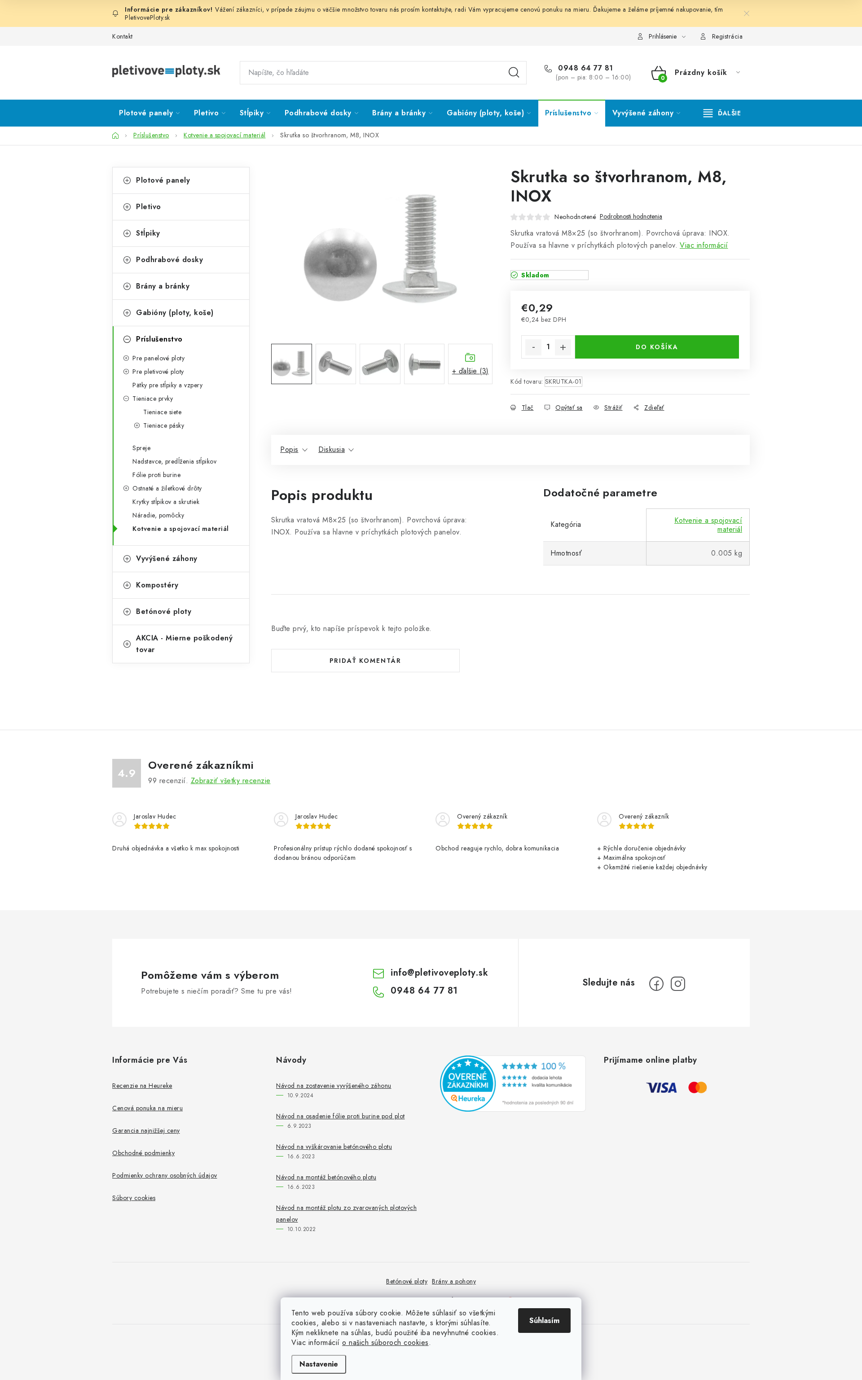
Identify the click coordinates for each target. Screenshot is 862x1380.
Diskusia (331, 449)
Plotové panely (163, 180)
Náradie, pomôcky (158, 515)
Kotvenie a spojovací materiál (180, 528)
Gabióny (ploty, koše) (175, 312)
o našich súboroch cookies (385, 1342)
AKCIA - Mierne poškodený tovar (184, 644)
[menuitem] (149, 113)
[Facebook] (656, 984)
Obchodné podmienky (143, 1152)
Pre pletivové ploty (158, 371)
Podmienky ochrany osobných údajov (164, 1175)
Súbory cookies (133, 1197)
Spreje (141, 447)
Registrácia (727, 36)
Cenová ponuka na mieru (147, 1108)
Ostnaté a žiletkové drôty (167, 488)
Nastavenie (318, 1364)
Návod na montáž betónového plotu (326, 1177)
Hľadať (514, 72)
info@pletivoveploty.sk (439, 972)
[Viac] (722, 113)
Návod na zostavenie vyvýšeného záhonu (333, 1085)
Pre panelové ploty (158, 358)
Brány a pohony (454, 1281)
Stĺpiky (148, 233)
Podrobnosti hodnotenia (631, 216)
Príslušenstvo (159, 339)
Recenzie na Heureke (142, 1085)
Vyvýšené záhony (167, 558)
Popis (289, 449)
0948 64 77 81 (584, 68)
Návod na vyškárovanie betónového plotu (334, 1146)
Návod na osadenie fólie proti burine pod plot (340, 1116)
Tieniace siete (162, 411)
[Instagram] (678, 984)
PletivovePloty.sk (147, 17)
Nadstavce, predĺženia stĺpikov (174, 461)
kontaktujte (436, 9)
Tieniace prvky (152, 398)
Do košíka (657, 346)
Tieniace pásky (163, 425)
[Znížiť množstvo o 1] (533, 347)
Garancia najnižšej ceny (146, 1130)
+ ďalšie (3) (470, 371)
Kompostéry (157, 585)
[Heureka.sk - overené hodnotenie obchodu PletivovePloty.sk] (513, 1083)
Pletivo (148, 207)
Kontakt (122, 36)
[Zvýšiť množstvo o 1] (563, 347)
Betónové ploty (163, 611)
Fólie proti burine (156, 474)
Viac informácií (704, 245)
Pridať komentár (365, 660)
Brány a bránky (162, 286)
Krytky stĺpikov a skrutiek (165, 501)
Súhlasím (544, 1320)
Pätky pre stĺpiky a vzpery (167, 385)
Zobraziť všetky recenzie (231, 780)
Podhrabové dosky (169, 259)
